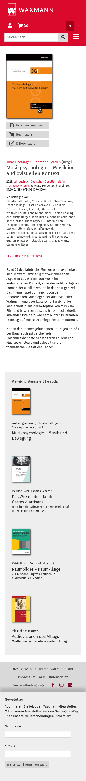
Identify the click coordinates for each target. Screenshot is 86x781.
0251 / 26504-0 (24, 669)
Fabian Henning (63, 213)
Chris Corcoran (63, 201)
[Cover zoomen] (27, 86)
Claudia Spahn (41, 240)
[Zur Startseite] (30, 9)
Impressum (26, 677)
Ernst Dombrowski (39, 205)
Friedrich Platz (58, 233)
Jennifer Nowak (43, 228)
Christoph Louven (47, 162)
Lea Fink (34, 209)
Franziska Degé (15, 205)
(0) (27, 25)
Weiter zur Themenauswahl (27, 764)
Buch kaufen (24, 135)
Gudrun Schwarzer (18, 240)
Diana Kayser (33, 221)
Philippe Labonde (17, 225)
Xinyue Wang (60, 240)
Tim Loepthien (39, 225)
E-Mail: (10, 746)
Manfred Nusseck (17, 233)
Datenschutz (58, 677)
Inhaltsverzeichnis (29, 125)
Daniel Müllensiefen (19, 228)
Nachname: (13, 726)
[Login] (10, 26)
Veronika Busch (42, 201)
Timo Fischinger (18, 162)
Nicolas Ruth (40, 236)
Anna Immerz (58, 217)
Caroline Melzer (60, 225)
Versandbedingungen (30, 685)
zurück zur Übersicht (25, 256)
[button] (76, 36)
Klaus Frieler (50, 209)
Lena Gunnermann (40, 213)
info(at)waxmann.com (56, 669)
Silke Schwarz (58, 236)
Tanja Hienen (40, 217)
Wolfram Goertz (16, 213)
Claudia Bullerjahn (18, 201)
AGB (42, 677)
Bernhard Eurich (16, 209)
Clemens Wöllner (17, 244)
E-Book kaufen (26, 144)
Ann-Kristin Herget (18, 217)
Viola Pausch (39, 233)
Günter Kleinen (53, 221)
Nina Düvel (59, 205)
